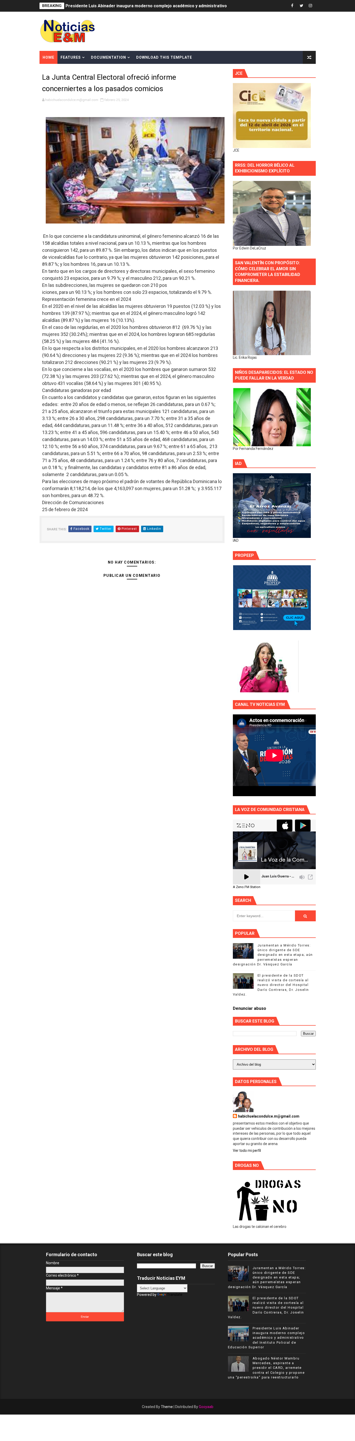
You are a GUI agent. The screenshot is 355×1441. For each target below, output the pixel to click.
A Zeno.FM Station (246, 887)
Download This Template (164, 57)
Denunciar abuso (249, 1008)
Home (48, 57)
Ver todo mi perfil (247, 1150)
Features (71, 57)
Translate (174, 1295)
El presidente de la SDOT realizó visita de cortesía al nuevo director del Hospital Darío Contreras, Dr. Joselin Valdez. (271, 984)
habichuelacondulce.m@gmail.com (268, 1116)
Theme (167, 1407)
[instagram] (310, 6)
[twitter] (301, 6)
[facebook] (292, 6)
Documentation (108, 57)
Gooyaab (206, 1407)
